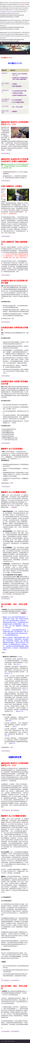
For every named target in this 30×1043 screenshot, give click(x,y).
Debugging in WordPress (6, 11)
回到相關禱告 (15, 810)
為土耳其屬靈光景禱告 (18, 102)
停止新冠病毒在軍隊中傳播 (19, 91)
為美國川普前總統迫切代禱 (19, 95)
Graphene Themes (11, 1041)
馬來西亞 (14, 111)
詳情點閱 (9, 150)
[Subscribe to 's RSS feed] (1, 43)
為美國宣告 (4, 90)
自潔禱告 (14, 84)
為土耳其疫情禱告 (17, 100)
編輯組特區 (4, 73)
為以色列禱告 (5, 106)
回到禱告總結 (6, 153)
